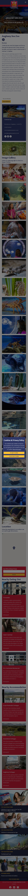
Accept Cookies (14, 452)
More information (17, 449)
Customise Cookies (14, 456)
